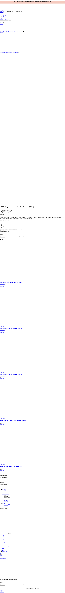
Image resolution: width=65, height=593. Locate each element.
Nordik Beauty (2, 284)
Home (1, 11)
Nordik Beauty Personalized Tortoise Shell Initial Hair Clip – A (11, 328)
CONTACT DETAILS (5, 494)
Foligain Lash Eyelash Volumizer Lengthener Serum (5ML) (11, 466)
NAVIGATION (4, 489)
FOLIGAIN (2, 422)
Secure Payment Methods (7, 506)
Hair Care (5, 11)
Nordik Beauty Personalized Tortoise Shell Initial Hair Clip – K (11, 374)
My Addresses (6, 501)
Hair (3, 11)
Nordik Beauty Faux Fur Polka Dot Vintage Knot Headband (11, 282)
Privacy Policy (6, 505)
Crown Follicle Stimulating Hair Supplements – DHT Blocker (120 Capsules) (11, 31)
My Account (5, 499)
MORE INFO (4, 503)
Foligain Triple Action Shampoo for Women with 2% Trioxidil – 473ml (13, 420)
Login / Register (4, 551)
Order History (6, 500)
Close (1, 532)
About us (5, 491)
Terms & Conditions (7, 504)
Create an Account (3, 558)
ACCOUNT (4, 498)
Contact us (5, 492)
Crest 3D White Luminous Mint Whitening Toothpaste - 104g (9, 52)
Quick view (2, 463)
